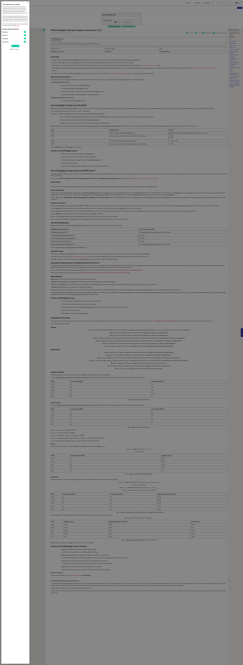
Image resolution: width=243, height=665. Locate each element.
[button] (15, 49)
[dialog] (15, 332)
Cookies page (16, 25)
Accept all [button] (15, 45)
